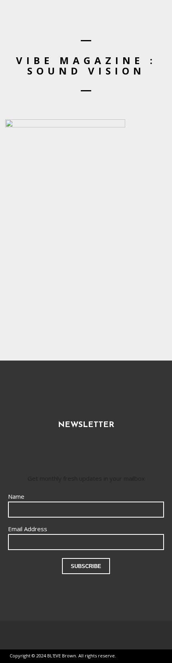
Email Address (27, 529)
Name (16, 496)
